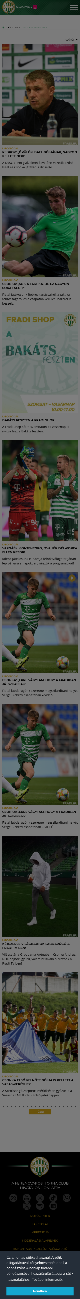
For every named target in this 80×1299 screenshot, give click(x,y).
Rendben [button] (40, 1291)
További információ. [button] (47, 1279)
